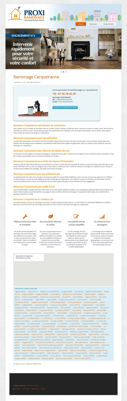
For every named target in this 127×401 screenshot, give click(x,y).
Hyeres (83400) (62, 313)
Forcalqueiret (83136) (46, 310)
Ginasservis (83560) (21, 313)
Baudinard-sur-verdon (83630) (72, 294)
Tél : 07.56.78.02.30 (64, 93)
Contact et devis (108, 24)
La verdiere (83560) (57, 321)
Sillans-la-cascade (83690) (78, 350)
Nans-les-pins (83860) (22, 334)
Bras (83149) (66, 297)
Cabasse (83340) (27, 300)
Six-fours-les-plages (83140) (98, 350)
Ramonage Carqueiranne (36, 77)
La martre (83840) (33, 318)
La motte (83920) (60, 318)
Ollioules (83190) (62, 334)
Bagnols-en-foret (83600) (94, 292)
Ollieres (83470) (50, 334)
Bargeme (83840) (27, 294)
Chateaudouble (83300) (58, 302)
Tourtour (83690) (42, 356)
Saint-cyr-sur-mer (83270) (64, 342)
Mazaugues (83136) (68, 329)
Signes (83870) (63, 350)
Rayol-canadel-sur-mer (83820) (40, 340)
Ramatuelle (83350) (21, 340)
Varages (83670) (102, 356)
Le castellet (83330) (33, 324)
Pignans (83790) (94, 334)
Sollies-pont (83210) (21, 353)
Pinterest (36, 389)
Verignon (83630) (20, 358)
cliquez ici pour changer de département (28, 364)
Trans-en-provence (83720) (72, 356)
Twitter (26, 389)
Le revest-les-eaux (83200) (30, 326)
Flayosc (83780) (31, 310)
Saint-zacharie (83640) (29, 348)
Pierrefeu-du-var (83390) (78, 334)
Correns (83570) (75, 305)
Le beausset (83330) (72, 321)
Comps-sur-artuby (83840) (58, 305)
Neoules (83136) (37, 334)
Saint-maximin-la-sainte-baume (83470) (50, 345)
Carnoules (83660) (95, 300)
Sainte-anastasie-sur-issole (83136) (50, 348)
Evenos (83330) (66, 308)
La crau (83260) (27, 316)
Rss (44, 389)
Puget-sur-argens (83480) (82, 337)
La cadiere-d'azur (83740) (92, 313)
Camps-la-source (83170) (67, 300)
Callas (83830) (39, 300)
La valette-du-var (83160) (40, 321)
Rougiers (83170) (27, 342)
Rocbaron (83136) (82, 340)
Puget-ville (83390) (98, 337)
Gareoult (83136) (88, 310)
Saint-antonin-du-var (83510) (45, 342)
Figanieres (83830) (92, 308)
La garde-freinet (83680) (88, 316)
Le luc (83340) (62, 324)
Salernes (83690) (86, 348)
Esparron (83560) (52, 308)
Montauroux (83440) (45, 332)
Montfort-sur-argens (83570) (79, 332)
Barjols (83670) (55, 294)
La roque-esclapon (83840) (77, 318)
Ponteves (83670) (37, 337)
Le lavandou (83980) (49, 324)
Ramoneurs (93, 24)
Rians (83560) (70, 340)
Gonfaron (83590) (35, 313)
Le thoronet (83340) (48, 326)
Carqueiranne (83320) (22, 302)
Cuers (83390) (100, 305)
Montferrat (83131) (61, 332)
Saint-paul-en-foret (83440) (74, 345)
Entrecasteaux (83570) (37, 308)
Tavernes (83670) (95, 353)
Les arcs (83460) (96, 326)
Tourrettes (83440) (28, 356)
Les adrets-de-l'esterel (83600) (78, 326)
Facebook (17, 389)
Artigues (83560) (67, 292)
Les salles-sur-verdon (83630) (37, 329)
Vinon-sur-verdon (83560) (64, 358)
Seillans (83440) (27, 350)
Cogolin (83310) (27, 305)
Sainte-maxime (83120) (71, 348)
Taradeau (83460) (81, 353)
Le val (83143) (61, 326)
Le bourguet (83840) (87, 321)
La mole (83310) (47, 318)
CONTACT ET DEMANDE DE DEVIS (65, 107)
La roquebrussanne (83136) (97, 318)
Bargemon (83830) (42, 294)
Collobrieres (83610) (41, 305)
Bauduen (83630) (90, 294)
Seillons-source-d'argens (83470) (45, 350)
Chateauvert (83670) (74, 302)
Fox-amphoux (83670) (62, 310)
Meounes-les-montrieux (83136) (87, 329)
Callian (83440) (51, 300)
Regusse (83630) (57, 340)
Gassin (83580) (101, 310)
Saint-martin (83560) (28, 345)
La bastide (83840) (75, 313)
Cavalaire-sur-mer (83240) (39, 302)
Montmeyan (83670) (97, 332)
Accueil (81, 24)
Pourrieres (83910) (65, 337)
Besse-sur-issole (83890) (30, 297)
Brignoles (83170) (91, 297)
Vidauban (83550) (34, 358)
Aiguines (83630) (20, 292)
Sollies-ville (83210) (53, 353)
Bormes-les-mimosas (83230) (50, 297)
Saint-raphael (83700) (92, 345)
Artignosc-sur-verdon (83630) (49, 292)
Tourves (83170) (55, 356)
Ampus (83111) (33, 292)
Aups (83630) (79, 292)
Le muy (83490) (75, 324)
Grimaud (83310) (49, 313)
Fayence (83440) (78, 308)
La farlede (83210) (58, 316)
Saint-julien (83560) (81, 342)
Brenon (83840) (78, 297)
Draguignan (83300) (21, 308)
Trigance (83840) (88, 356)
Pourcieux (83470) (51, 337)
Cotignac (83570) (87, 305)
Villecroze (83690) (47, 358)
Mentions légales (33, 385)
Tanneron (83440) (67, 353)
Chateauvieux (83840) (90, 302)
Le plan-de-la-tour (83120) (90, 324)
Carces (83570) (82, 300)
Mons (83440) (32, 332)
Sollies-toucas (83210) (37, 353)
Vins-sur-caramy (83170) (82, 358)
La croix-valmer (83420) (42, 316)
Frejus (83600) (76, 310)
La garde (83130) (72, 316)
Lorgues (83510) (54, 329)
